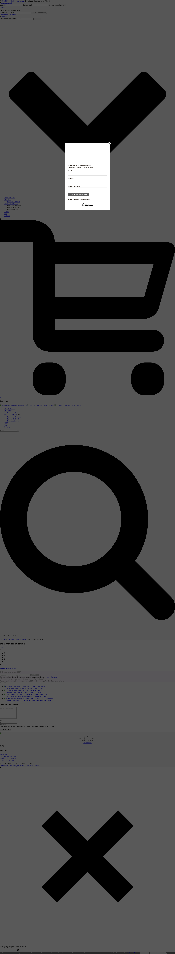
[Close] (109, 143)
